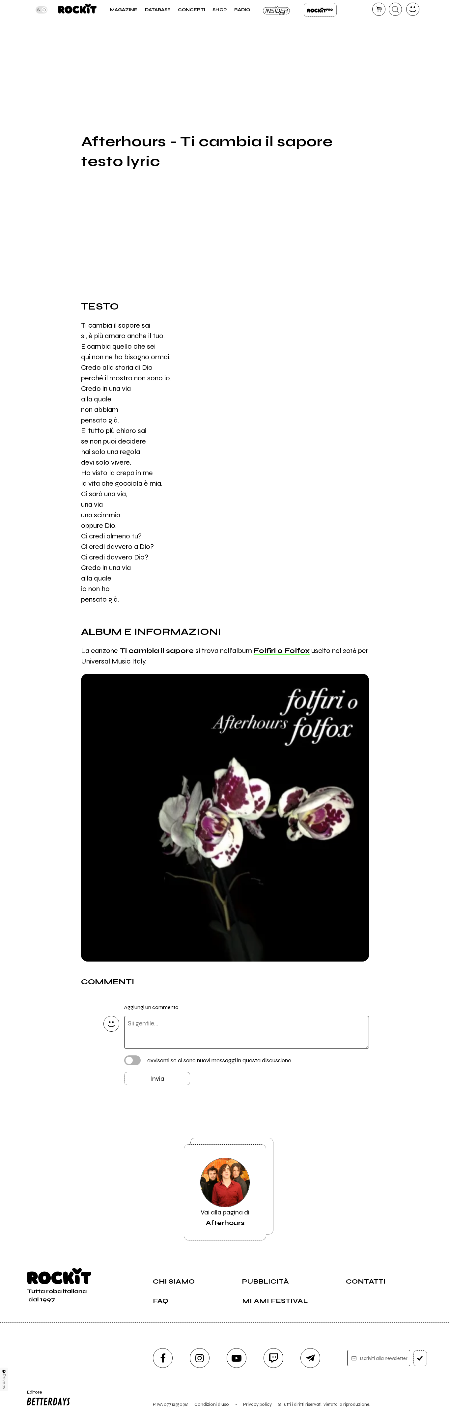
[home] (77, 10)
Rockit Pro (320, 10)
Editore (32, 1395)
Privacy (4, 1381)
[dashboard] (412, 9)
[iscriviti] (420, 1358)
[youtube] (236, 1358)
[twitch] (273, 1358)
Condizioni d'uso (211, 1404)
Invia (157, 1078)
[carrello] (378, 9)
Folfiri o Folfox (282, 650)
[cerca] (395, 9)
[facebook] (163, 1358)
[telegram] (310, 1358)
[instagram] (200, 1358)
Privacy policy (257, 1404)
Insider (276, 9)
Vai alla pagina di (225, 1217)
